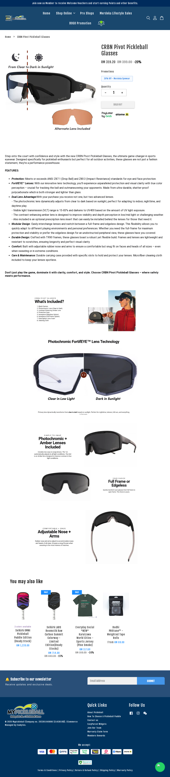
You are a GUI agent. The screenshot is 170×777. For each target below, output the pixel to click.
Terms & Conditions (47, 770)
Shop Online (64, 13)
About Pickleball (95, 712)
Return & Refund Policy (86, 770)
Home (46, 13)
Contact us (92, 720)
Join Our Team (94, 728)
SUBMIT (151, 681)
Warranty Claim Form (97, 731)
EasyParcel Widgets (97, 724)
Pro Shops (87, 13)
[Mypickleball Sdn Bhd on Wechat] (145, 714)
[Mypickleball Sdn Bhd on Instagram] (138, 714)
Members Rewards (96, 735)
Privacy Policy (66, 770)
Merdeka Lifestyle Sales (116, 13)
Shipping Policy (107, 770)
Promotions (107, 71)
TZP (101, 23)
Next (92, 90)
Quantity (106, 86)
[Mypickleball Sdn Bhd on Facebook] (131, 714)
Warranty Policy (125, 770)
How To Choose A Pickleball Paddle (104, 716)
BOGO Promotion (80, 23)
